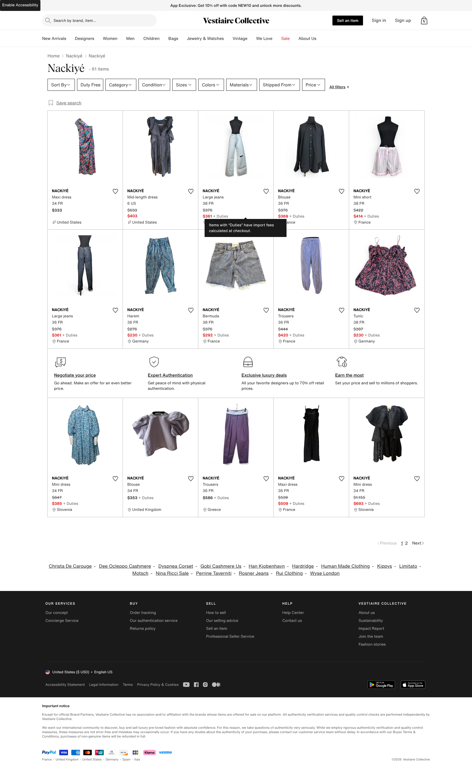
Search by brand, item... (75, 20)
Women (110, 39)
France (47, 759)
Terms (128, 684)
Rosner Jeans (254, 573)
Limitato (408, 566)
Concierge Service (61, 620)
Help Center (293, 613)
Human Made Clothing (345, 566)
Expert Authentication (170, 375)
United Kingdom (67, 759)
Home (54, 55)
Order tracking (143, 613)
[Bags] (182, 38)
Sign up (403, 20)
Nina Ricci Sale (172, 573)
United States (92, 759)
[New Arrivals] (70, 38)
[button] (424, 20)
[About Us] (320, 38)
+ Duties (220, 216)
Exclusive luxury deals (264, 375)
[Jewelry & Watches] (228, 38)
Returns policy (142, 628)
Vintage (239, 39)
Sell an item (347, 20)
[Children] (164, 38)
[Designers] (98, 38)
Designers (84, 39)
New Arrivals (54, 39)
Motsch (140, 573)
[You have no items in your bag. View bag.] (424, 20)
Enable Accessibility (20, 5)
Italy (137, 759)
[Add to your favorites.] (115, 191)
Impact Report (371, 628)
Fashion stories (372, 644)
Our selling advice (222, 620)
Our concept (56, 613)
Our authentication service (154, 620)
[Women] (122, 38)
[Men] (139, 38)
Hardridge (303, 566)
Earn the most (349, 375)
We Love (264, 39)
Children (151, 39)
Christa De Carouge (70, 566)
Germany (112, 759)
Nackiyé (74, 55)
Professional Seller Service (230, 636)
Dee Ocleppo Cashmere (125, 566)
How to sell (216, 613)
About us (367, 613)
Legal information (103, 684)
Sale (285, 39)
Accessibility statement (65, 684)
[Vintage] (252, 38)
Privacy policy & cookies (158, 684)
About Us (307, 39)
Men (130, 39)
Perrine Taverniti (214, 573)
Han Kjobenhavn (267, 566)
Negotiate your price (75, 375)
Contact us (292, 620)
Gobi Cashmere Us (220, 566)
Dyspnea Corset (175, 566)
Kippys (384, 566)
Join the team (371, 636)
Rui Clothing (289, 573)
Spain (126, 759)
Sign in (379, 20)
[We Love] (277, 38)
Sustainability (371, 620)
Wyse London (325, 573)
